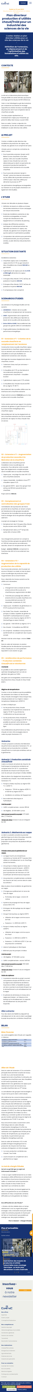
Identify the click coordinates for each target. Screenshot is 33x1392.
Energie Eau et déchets (8, 1351)
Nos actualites (5, 1369)
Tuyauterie (4, 1338)
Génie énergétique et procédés (10, 1330)
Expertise (4, 1315)
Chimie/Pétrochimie (7, 1348)
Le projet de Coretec (7, 1366)
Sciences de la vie (6, 1356)
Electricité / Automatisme (9, 1341)
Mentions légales (6, 1371)
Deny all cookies (25, 1387)
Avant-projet (5, 1318)
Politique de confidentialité (9, 1374)
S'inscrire (25, 1290)
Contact (4, 1377)
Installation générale (7, 1333)
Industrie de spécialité (8, 1359)
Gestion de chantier (7, 1335)
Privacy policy (22, 1389)
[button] (5, 1272)
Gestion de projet (6, 1327)
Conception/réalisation (8, 1320)
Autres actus (5, 1235)
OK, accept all (9, 1387)
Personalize (11, 1389)
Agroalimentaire (6, 1353)
